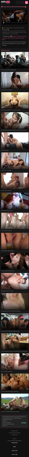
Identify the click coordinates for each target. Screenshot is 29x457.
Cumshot (22, 37)
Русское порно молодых (8, 424)
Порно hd (4, 425)
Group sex (24, 36)
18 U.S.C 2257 (14, 454)
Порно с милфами (6, 422)
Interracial (12, 37)
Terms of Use (14, 450)
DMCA (14, 446)
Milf (8, 37)
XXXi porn (4, 421)
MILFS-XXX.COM (14, 430)
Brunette (19, 36)
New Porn (14, 36)
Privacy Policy (14, 442)
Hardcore (5, 37)
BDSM (3, 39)
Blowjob (17, 37)
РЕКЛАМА (23, 422)
